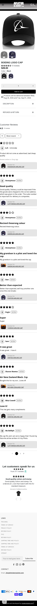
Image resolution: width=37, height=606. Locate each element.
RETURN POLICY (6, 531)
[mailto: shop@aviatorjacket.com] (5, 573)
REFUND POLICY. (6, 550)
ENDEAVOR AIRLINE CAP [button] (16, 167)
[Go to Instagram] (17, 565)
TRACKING (4, 522)
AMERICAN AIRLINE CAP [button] (16, 234)
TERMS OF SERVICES (7, 547)
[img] (18, 469)
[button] (6, 66)
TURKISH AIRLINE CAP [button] (15, 328)
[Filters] (2, 136)
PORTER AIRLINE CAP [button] (15, 298)
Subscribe (29, 558)
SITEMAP (4, 553)
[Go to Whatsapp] (20, 565)
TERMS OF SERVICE (7, 525)
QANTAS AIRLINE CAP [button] (15, 417)
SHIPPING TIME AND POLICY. (10, 540)
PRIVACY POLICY (6, 528)
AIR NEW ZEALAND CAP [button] (16, 387)
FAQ (2, 534)
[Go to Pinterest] (23, 565)
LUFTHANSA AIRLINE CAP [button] (16, 204)
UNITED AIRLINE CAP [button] (15, 358)
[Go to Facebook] (14, 565)
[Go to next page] (24, 453)
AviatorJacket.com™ (28, 603)
